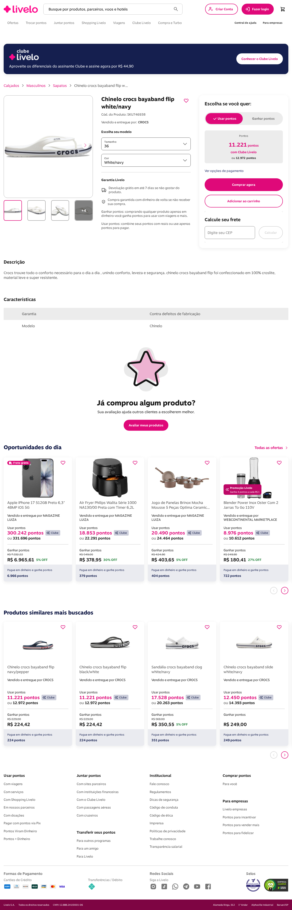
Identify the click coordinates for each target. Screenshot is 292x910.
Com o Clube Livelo (91, 799)
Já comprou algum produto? (146, 402)
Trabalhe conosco (163, 839)
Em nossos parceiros (19, 807)
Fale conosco (159, 784)
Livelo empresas (235, 809)
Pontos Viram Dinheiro (20, 831)
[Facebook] (208, 887)
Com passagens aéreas (94, 807)
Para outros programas (94, 841)
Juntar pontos (89, 775)
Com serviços (13, 792)
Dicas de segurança (164, 799)
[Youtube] (197, 887)
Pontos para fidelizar (238, 833)
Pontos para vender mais (241, 825)
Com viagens (13, 784)
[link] (21, 9)
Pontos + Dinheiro (17, 839)
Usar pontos (14, 775)
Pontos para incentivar (239, 817)
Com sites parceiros (91, 784)
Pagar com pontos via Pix (22, 823)
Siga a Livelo (159, 880)
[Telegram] (186, 887)
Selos (251, 873)
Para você (230, 784)
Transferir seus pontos (96, 832)
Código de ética (161, 815)
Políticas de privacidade (167, 831)
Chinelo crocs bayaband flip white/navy (101, 85)
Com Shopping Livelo (19, 799)
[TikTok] (164, 887)
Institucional (160, 775)
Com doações (14, 815)
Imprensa (157, 823)
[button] (108, 9)
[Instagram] (153, 887)
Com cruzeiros (87, 815)
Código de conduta (164, 807)
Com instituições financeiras (98, 792)
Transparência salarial (166, 846)
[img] (276, 885)
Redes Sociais (161, 873)
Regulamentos (160, 792)
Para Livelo (85, 856)
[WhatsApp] (175, 887)
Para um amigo (88, 848)
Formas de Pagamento (23, 873)
